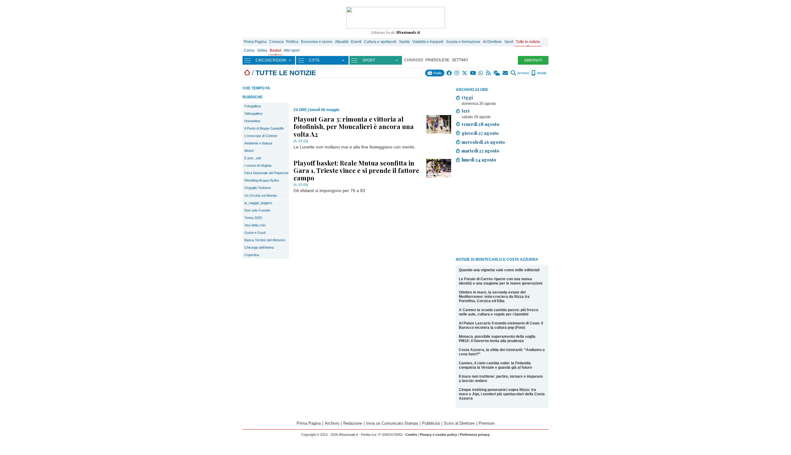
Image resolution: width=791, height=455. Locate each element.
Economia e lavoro (316, 42)
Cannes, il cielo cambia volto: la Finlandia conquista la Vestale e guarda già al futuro (495, 365)
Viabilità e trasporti (427, 42)
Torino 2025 (253, 218)
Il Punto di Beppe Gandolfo (264, 128)
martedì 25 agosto (480, 151)
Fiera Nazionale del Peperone (266, 173)
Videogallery (253, 113)
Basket (275, 50)
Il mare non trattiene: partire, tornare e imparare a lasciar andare (501, 378)
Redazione (352, 423)
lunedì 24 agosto (479, 160)
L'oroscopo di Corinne (260, 136)
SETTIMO (460, 60)
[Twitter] (465, 73)
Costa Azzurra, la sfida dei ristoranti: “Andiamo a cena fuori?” (502, 352)
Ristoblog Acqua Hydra (261, 180)
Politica (292, 42)
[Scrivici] (506, 73)
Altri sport (291, 50)
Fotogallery (252, 106)
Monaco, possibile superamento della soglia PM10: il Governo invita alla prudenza (497, 338)
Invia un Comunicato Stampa (392, 423)
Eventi (356, 42)
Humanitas (252, 121)
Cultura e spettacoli (380, 42)
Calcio (249, 50)
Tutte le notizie (528, 42)
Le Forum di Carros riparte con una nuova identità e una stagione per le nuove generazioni (500, 281)
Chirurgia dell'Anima (259, 247)
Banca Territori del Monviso (264, 240)
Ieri (465, 111)
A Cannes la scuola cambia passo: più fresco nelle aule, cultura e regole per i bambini (498, 312)
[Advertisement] (502, 211)
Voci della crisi (254, 225)
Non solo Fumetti (257, 210)
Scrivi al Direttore (459, 423)
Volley (262, 50)
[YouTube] (473, 73)
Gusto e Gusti (254, 232)
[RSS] (488, 73)
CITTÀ (314, 60)
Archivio (523, 73)
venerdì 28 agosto (480, 124)
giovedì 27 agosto (480, 133)
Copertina (251, 255)
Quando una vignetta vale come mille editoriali (499, 270)
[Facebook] (449, 73)
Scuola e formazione (463, 42)
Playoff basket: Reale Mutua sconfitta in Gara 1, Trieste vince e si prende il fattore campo (356, 170)
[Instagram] (457, 73)
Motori (249, 150)
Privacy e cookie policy (438, 434)
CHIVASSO (413, 60)
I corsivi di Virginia (257, 165)
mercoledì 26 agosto (483, 142)
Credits (411, 434)
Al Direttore (492, 42)
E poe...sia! (252, 158)
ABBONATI (533, 60)
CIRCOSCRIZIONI (271, 60)
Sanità (404, 42)
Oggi (467, 97)
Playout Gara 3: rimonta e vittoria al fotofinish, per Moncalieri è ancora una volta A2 (354, 126)
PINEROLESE (437, 60)
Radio (437, 73)
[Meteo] (497, 73)
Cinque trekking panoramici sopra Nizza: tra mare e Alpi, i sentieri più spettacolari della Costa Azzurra (502, 394)
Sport (508, 42)
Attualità (342, 42)
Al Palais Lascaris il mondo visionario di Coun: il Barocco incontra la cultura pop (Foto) (501, 325)
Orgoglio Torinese (257, 188)
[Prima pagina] (247, 73)
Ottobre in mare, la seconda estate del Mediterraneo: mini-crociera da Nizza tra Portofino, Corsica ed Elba (494, 296)
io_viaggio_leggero (258, 203)
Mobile (541, 73)
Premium (487, 423)
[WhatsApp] (481, 73)
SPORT (368, 60)
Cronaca (276, 42)
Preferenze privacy (475, 434)
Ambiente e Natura (258, 143)
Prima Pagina (255, 42)
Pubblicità (431, 423)
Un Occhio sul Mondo (260, 195)
